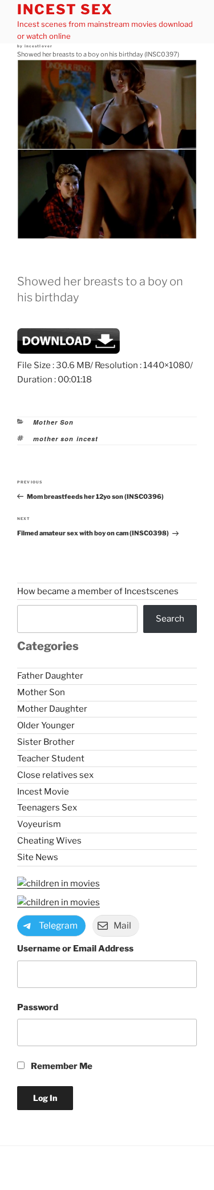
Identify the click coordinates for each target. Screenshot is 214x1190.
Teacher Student (50, 758)
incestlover (39, 46)
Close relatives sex (55, 775)
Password (37, 1007)
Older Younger (46, 725)
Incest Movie (43, 791)
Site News (37, 857)
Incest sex (65, 9)
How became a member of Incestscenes (98, 591)
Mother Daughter (52, 709)
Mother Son (53, 422)
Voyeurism (39, 824)
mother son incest (66, 438)
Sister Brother (46, 742)
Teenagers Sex (47, 807)
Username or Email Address (75, 948)
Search (170, 619)
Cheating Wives (49, 841)
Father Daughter (50, 676)
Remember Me (60, 1066)
